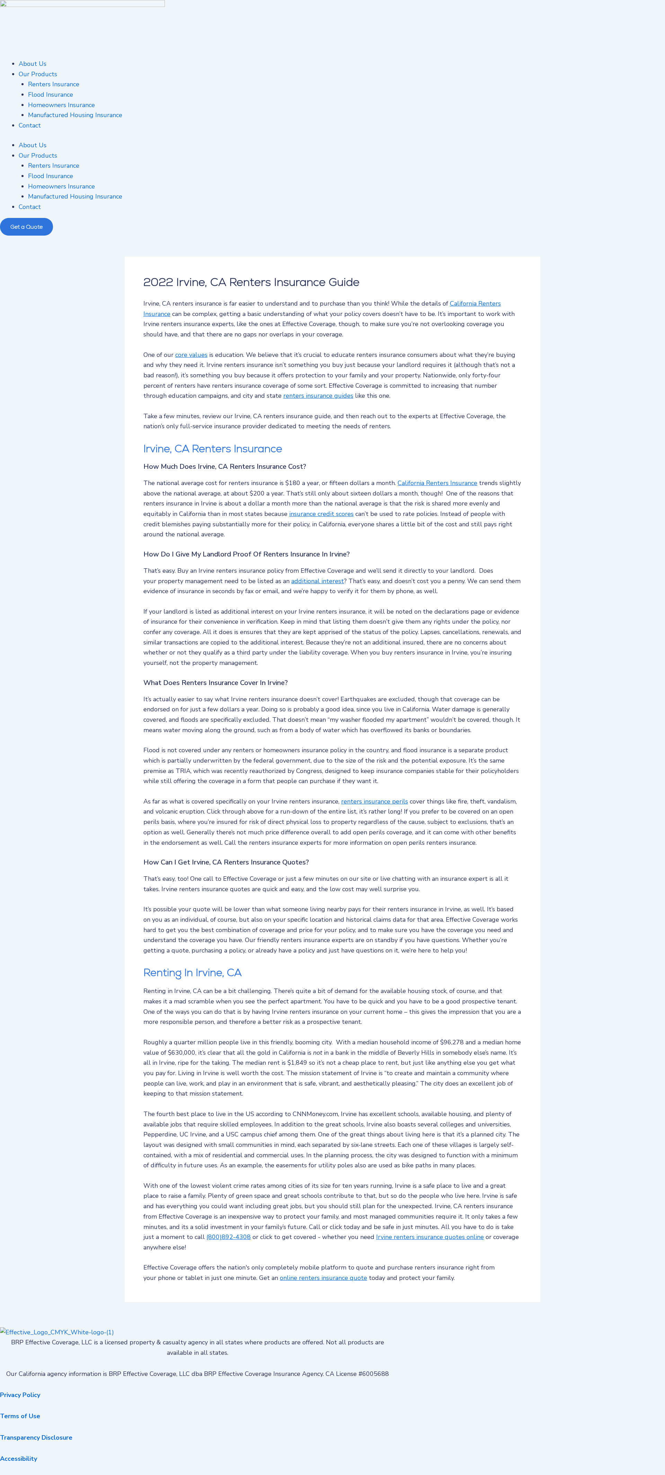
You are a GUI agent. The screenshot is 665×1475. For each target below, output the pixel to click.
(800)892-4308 (228, 1237)
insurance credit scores (321, 514)
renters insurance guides (318, 396)
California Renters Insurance (437, 483)
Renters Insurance (53, 84)
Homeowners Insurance (61, 105)
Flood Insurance (50, 94)
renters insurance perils (374, 801)
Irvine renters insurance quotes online (430, 1237)
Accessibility (18, 1459)
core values (191, 355)
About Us (32, 64)
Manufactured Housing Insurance (75, 115)
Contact (30, 125)
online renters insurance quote (323, 1278)
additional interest (317, 581)
